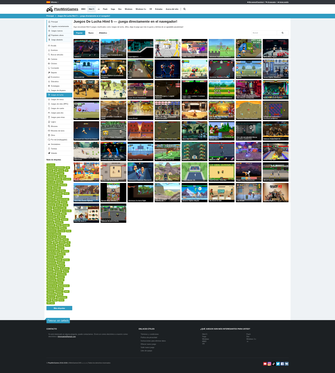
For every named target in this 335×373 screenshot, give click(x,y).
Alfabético (103, 33)
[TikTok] (273, 364)
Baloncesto (51, 259)
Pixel (56, 268)
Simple (59, 259)
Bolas (49, 208)
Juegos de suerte (57, 108)
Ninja (68, 231)
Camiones (60, 277)
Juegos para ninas (57, 117)
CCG (49, 300)
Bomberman (51, 262)
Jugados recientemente (60, 26)
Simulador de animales (55, 283)
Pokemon (62, 236)
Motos (59, 225)
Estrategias (55, 86)
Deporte (53, 73)
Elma (67, 245)
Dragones (61, 262)
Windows (128, 9)
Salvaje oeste (52, 285)
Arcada (53, 46)
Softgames (57, 196)
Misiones (54, 126)
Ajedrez (50, 268)
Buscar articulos (56, 55)
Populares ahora (57, 35)
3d (56, 170)
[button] (184, 9)
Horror (66, 193)
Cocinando (54, 68)
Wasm (55, 300)
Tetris (49, 242)
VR (150, 9)
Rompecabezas (52, 176)
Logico (53, 122)
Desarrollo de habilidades (56, 167)
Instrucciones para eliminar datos (153, 341)
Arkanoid (60, 245)
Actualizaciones (53, 185)
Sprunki (50, 170)
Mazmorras (61, 254)
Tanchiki (50, 239)
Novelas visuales (53, 228)
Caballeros (60, 216)
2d (66, 170)
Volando (53, 153)
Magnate (50, 271)
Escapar (66, 225)
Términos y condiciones (150, 334)
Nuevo (91, 33)
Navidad (50, 219)
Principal (54, 22)
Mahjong (58, 239)
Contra (57, 219)
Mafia (66, 291)
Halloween (65, 251)
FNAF (55, 242)
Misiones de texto (57, 131)
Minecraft (63, 185)
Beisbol (59, 294)
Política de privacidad (149, 337)
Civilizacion (51, 254)
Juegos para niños (53, 202)
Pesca (61, 300)
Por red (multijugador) (58, 140)
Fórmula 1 (59, 291)
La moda (62, 176)
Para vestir (51, 182)
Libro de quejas (146, 351)
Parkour (61, 265)
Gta (68, 242)
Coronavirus (62, 274)
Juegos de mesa (56, 99)
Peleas (64, 202)
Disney (65, 239)
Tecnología (51, 225)
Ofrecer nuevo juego (148, 344)
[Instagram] (269, 364)
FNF (67, 167)
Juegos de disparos (58, 90)
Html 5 (91, 9)
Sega (113, 9)
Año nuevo (51, 297)
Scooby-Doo (51, 274)
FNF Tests (51, 303)
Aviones (50, 193)
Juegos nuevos (57, 31)
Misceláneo (51, 173)
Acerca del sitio (172, 9)
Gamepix (57, 187)
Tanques (64, 219)
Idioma (54, 2)
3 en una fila (67, 211)
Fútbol (49, 211)
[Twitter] (278, 364)
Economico (54, 77)
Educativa (54, 82)
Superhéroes (52, 231)
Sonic (65, 205)
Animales (58, 179)
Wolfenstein (51, 294)
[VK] (286, 364)
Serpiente (51, 257)
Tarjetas (50, 213)
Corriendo (57, 211)
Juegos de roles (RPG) (59, 104)
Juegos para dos (56, 113)
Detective (58, 271)
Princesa (60, 248)
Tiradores (51, 291)
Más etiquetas (59, 308)
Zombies (62, 190)
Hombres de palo (62, 199)
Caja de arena (52, 236)
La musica (51, 164)
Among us (59, 222)
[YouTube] (265, 364)
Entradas (158, 9)
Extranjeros (51, 216)
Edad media (51, 248)
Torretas (53, 149)
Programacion (52, 265)
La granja (51, 222)
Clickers (53, 64)
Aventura (54, 50)
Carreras (53, 59)
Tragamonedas (61, 297)
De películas (65, 268)
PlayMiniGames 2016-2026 (58, 363)
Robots (50, 196)
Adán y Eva (51, 277)
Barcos (63, 228)
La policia (59, 257)
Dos (119, 9)
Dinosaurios (51, 245)
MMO (83, 9)
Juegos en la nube (59, 208)
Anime (50, 187)
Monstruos (51, 205)
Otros (52, 135)
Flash (105, 9)
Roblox (57, 213)
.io (98, 9)
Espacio (59, 182)
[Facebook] (282, 364)
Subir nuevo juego (147, 347)
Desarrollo (58, 193)
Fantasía (50, 179)
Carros (61, 170)
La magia (60, 173)
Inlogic (59, 205)
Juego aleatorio (57, 40)
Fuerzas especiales (54, 234)
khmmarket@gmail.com (67, 337)
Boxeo (66, 271)
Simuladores (55, 144)
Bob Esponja (52, 280)
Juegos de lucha (56, 95)
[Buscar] (283, 33)
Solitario (62, 242)
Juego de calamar (53, 251)
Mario (64, 213)
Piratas (66, 259)
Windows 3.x (141, 9)
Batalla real (51, 199)
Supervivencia (52, 190)
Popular (79, 33)
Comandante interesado (55, 288)
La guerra (67, 179)
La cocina (61, 231)
